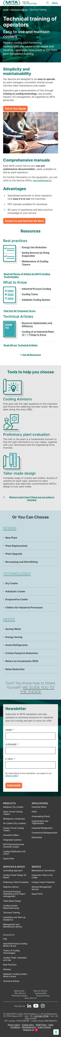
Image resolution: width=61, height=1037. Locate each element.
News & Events (40, 991)
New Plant (11, 537)
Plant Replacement (16, 545)
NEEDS (9, 619)
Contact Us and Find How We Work (24, 221)
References (19, 991)
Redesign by (28, 1030)
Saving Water (13, 629)
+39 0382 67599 (29, 4)
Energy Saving (13, 637)
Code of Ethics (44, 1027)
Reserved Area (43, 995)
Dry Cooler (11, 583)
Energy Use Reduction (34, 247)
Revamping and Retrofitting (21, 561)
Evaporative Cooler (16, 599)
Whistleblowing (29, 1027)
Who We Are (20, 993)
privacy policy (11, 775)
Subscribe (13, 785)
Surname (11, 744)
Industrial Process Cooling (36, 288)
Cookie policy (28, 1025)
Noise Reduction (14, 669)
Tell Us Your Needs (15, 108)
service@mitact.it (42, 180)
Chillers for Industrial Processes (24, 607)
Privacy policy (14, 1025)
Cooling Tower (30, 294)
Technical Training (38, 9)
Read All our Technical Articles (21, 345)
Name (9, 729)
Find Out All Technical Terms (19, 311)
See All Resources (31, 354)
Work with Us (30, 998)
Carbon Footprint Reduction (21, 653)
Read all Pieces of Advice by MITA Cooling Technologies (27, 275)
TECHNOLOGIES (16, 574)
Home (6, 9)
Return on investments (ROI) (21, 661)
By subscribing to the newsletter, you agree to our (28, 774)
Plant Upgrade (13, 553)
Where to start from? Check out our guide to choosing (31, 498)
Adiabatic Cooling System (36, 299)
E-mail (10, 758)
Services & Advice (19, 9)
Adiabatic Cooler (15, 591)
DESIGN (9, 528)
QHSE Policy (41, 1025)
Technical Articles (19, 995)
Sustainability (41, 993)
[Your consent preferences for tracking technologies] (56, 1032)
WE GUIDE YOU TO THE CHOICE (37, 689)
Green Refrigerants (16, 645)
